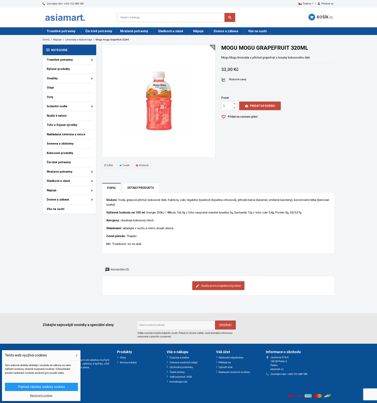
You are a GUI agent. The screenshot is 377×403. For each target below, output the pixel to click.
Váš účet (223, 352)
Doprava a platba (179, 357)
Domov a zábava (226, 31)
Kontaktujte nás (178, 381)
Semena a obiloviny (60, 143)
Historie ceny (237, 79)
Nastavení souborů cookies (234, 372)
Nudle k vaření (57, 115)
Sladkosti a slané (170, 31)
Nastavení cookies (41, 395)
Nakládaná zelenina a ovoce (66, 134)
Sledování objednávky (231, 357)
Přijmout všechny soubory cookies (41, 387)
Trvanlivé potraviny (61, 31)
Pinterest (144, 165)
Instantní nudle (57, 106)
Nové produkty (128, 362)
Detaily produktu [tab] (140, 187)
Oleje (50, 87)
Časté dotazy (177, 372)
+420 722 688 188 (73, 3)
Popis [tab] (111, 188)
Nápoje (198, 31)
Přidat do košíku (260, 106)
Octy (50, 97)
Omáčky (52, 78)
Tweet (126, 165)
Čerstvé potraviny (98, 31)
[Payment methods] (309, 395)
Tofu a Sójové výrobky (62, 125)
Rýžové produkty (58, 69)
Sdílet (109, 165)
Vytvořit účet (225, 367)
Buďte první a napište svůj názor (221, 285)
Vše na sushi (257, 31)
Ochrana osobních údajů (183, 362)
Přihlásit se (225, 362)
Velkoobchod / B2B (180, 376)
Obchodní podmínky (181, 367)
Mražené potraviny (134, 31)
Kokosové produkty (60, 153)
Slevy (122, 357)
